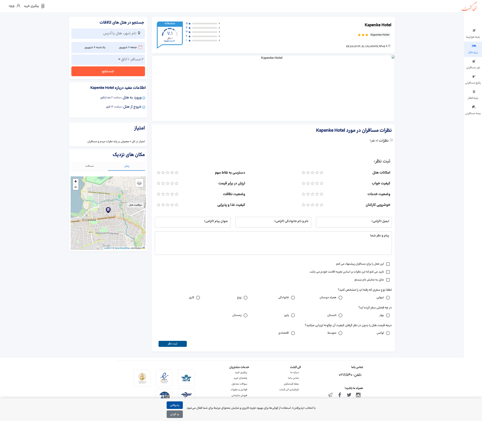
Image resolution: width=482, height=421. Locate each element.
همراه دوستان (328, 297)
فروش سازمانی (239, 395)
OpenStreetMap (122, 248)
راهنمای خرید (240, 378)
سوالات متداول (239, 384)
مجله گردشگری (291, 384)
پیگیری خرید (241, 372)
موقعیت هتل (135, 205)
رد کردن (174, 414)
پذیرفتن (174, 405)
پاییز (286, 315)
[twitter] (349, 395)
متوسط (331, 333)
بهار (381, 315)
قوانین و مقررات (239, 390)
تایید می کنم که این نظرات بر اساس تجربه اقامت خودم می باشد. (346, 272)
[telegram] (330, 395)
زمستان (237, 315)
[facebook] (339, 395)
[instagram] (358, 395)
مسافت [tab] (89, 166)
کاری (191, 297)
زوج (239, 297)
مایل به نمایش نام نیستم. (369, 280)
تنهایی (380, 297)
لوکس (380, 333)
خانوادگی (283, 297)
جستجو (108, 71)
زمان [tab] (126, 166)
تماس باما (293, 378)
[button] (108, 210)
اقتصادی (283, 333)
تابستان (331, 315)
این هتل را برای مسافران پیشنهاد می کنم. (360, 264)
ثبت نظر (172, 344)
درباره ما (294, 372)
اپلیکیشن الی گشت (289, 390)
